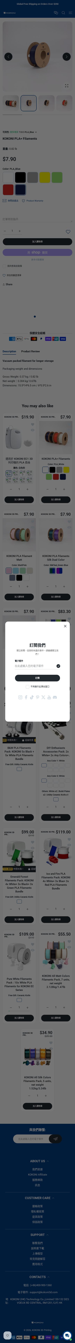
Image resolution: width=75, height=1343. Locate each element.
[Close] (65, 626)
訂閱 (37, 678)
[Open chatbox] (67, 1336)
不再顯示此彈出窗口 (40, 686)
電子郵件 (19, 661)
